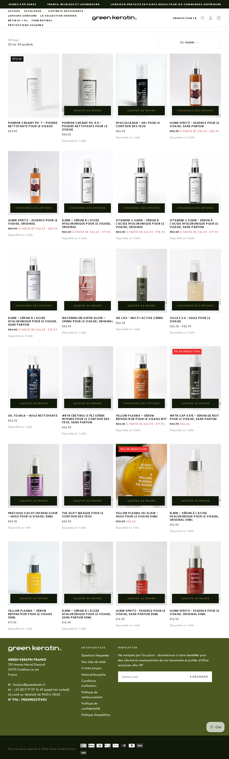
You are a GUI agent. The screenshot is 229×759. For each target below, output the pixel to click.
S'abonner (199, 677)
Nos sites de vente (93, 662)
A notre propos (91, 668)
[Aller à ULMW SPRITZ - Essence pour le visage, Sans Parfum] (195, 86)
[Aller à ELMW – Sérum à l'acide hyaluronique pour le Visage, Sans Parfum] (33, 281)
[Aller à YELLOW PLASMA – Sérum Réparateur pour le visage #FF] (141, 378)
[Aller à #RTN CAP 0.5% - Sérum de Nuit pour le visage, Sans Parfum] (195, 378)
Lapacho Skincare (22, 15)
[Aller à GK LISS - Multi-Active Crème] (141, 281)
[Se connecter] (210, 18)
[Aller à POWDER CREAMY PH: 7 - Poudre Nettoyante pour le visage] (33, 86)
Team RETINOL (41, 20)
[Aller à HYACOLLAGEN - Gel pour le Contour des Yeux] (141, 86)
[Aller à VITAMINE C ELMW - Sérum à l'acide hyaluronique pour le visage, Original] (141, 183)
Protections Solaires (26, 25)
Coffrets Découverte (65, 11)
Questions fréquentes (95, 655)
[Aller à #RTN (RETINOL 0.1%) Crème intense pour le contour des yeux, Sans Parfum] (87, 378)
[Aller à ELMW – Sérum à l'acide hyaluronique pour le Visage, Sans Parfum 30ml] (87, 573)
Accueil (14, 11)
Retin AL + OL (18, 20)
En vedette (187, 42)
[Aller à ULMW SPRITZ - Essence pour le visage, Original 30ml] (195, 573)
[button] (185, 18)
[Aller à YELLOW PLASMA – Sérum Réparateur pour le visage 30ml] (33, 573)
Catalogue (33, 11)
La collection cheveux (58, 15)
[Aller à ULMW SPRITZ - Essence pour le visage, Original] (33, 183)
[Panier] (218, 18)
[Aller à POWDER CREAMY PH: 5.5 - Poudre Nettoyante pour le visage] (87, 86)
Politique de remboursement (91, 694)
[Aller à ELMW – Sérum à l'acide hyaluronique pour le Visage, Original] (87, 183)
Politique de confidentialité (90, 706)
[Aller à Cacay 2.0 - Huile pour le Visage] (195, 281)
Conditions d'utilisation (88, 683)
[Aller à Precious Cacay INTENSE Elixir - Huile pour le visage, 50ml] (33, 476)
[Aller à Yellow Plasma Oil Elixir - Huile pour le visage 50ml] (141, 476)
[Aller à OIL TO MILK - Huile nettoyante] (33, 378)
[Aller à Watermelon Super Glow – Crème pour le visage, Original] (87, 281)
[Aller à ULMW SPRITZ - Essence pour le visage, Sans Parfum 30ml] (141, 573)
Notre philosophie (93, 674)
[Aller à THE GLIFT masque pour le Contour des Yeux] (87, 476)
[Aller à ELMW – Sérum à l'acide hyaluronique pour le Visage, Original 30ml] (195, 476)
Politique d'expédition (95, 715)
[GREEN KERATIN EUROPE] (35, 648)
